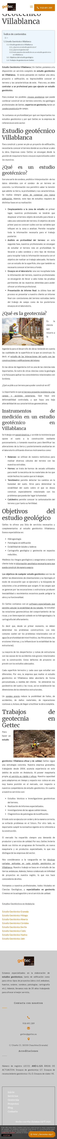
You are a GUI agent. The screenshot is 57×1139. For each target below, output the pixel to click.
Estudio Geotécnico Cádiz (14, 931)
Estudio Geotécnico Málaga (15, 915)
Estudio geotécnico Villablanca (21, 45)
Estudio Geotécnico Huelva (14, 934)
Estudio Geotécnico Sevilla (14, 927)
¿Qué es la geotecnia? (21, 50)
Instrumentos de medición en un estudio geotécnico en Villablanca (32, 53)
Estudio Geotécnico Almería (15, 919)
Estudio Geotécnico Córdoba (15, 923)
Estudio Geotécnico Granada (15, 911)
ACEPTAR (6, 1135)
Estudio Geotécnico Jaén (13, 938)
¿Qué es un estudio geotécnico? (24, 47)
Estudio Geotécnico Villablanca (18, 41)
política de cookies (8, 1133)
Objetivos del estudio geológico (21, 57)
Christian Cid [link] (37, 1121)
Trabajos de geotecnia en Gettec (22, 60)
